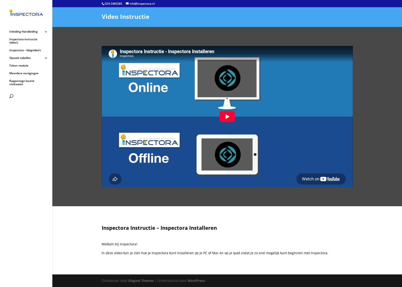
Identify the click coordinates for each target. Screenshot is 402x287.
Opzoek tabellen (20, 58)
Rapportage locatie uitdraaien (21, 82)
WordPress (196, 280)
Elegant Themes (141, 280)
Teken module (18, 66)
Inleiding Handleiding (23, 32)
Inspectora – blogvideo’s (25, 50)
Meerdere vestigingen (24, 73)
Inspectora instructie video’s (23, 41)
